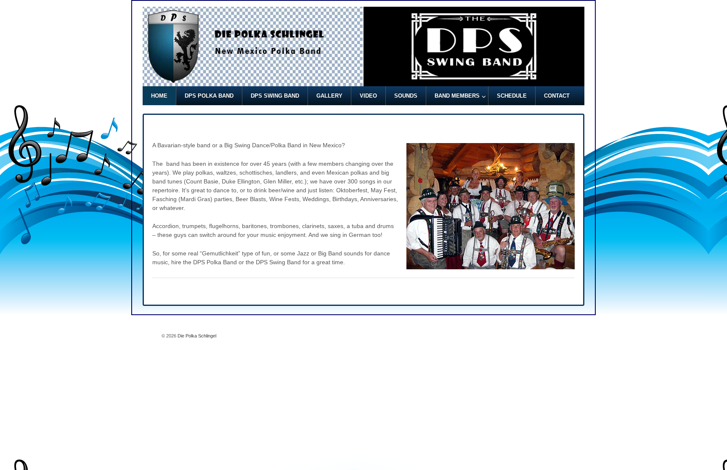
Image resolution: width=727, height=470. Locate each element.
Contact (557, 96)
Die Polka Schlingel (196, 335)
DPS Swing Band (275, 96)
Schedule (512, 96)
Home (159, 96)
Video (368, 96)
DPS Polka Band (209, 96)
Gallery (329, 96)
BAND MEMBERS (457, 96)
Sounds (405, 96)
